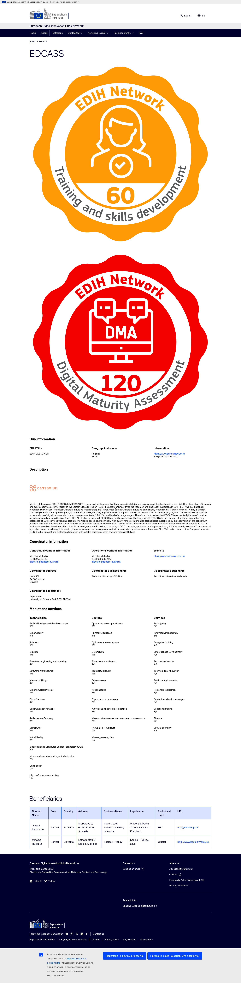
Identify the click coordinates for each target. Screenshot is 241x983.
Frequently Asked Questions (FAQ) (186, 880)
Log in (187, 15)
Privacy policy (111, 939)
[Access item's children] (82, 33)
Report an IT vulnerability (42, 939)
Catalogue (57, 33)
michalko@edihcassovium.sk (44, 561)
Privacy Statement (178, 885)
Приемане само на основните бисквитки (174, 955)
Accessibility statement (180, 868)
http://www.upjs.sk (187, 827)
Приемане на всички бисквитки (125, 955)
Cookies (96, 939)
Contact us (98, 933)
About (44, 33)
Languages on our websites (73, 939)
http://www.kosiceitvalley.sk (193, 841)
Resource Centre (122, 33)
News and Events (96, 33)
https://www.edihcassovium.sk (169, 453)
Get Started (73, 33)
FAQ (141, 33)
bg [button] (203, 15)
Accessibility (146, 939)
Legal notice (129, 939)
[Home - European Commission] (52, 14)
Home (33, 33)
